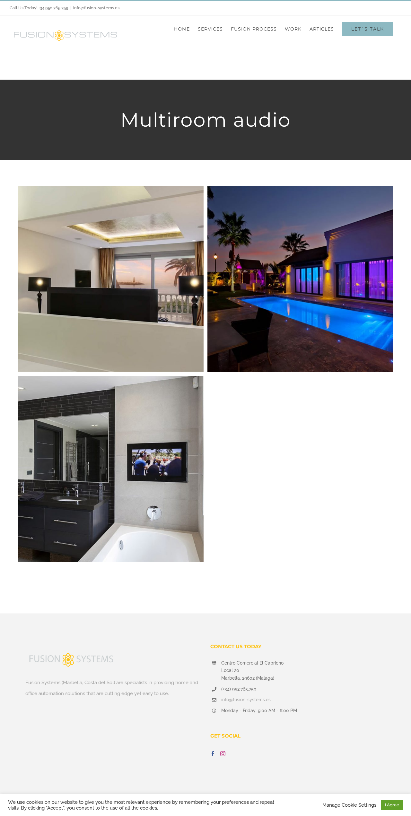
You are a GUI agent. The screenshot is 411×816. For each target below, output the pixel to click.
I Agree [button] (392, 804)
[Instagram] (222, 753)
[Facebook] (212, 753)
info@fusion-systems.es (96, 7)
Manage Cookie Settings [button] (349, 805)
